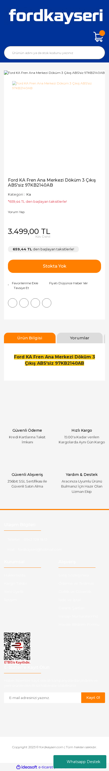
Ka (28, 194)
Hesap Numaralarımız (78, 616)
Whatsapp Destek (83, 761)
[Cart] (98, 36)
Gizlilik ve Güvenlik (74, 591)
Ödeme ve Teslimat (76, 583)
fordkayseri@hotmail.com (40, 549)
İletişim (10, 599)
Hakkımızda (14, 575)
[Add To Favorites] (23, 283)
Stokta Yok (54, 266)
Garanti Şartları (71, 608)
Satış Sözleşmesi (73, 575)
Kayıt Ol (93, 697)
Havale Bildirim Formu (78, 624)
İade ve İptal (69, 599)
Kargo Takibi (15, 583)
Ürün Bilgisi (29, 337)
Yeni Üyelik (14, 591)
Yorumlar (79, 337)
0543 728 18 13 (35, 539)
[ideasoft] (26, 767)
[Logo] (54, 16)
